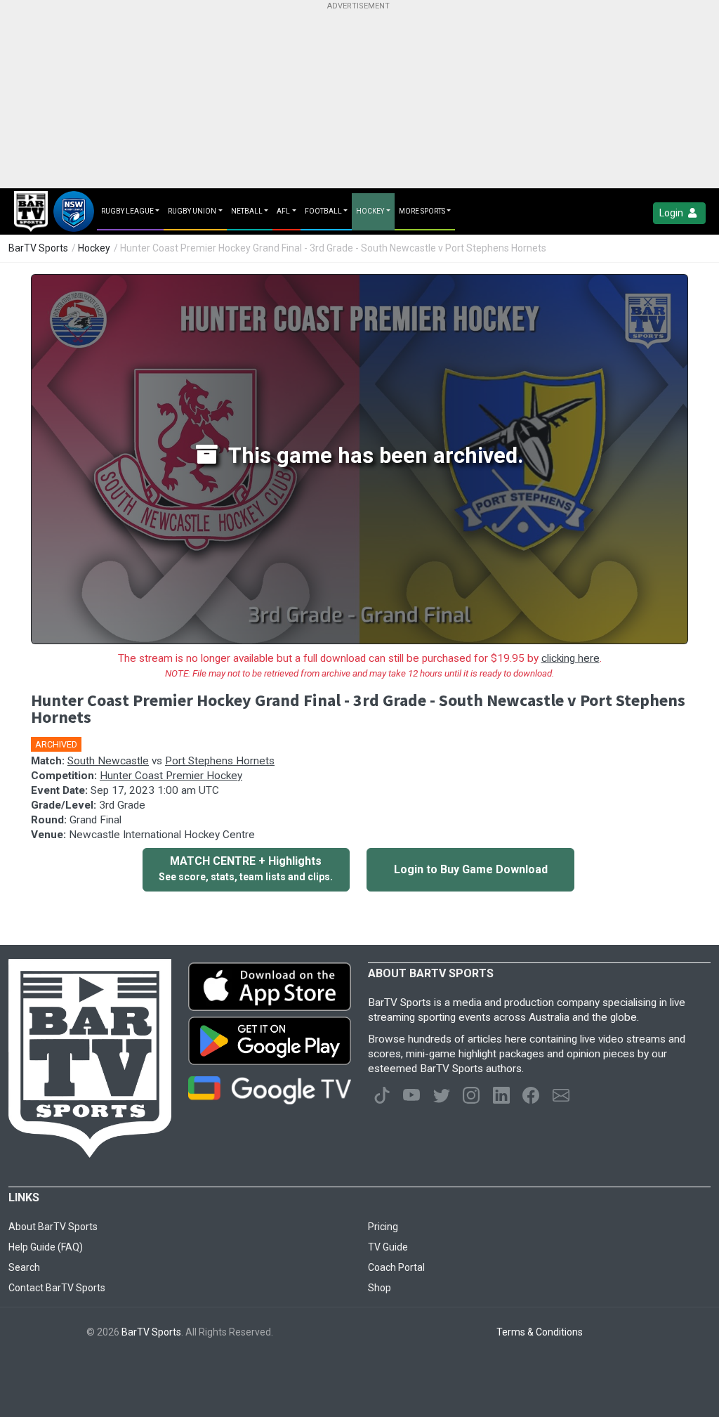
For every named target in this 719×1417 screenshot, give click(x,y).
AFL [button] (283, 211)
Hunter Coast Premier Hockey (171, 775)
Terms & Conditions (539, 1332)
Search (24, 1267)
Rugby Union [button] (192, 211)
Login (672, 212)
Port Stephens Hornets (220, 761)
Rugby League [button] (127, 211)
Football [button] (323, 211)
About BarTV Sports (53, 1226)
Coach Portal (396, 1267)
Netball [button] (247, 211)
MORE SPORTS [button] (422, 211)
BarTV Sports (38, 248)
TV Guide (388, 1247)
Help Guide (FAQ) (45, 1247)
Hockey (94, 248)
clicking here (570, 658)
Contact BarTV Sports (56, 1287)
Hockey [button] (370, 211)
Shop (379, 1287)
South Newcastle (108, 761)
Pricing (383, 1226)
